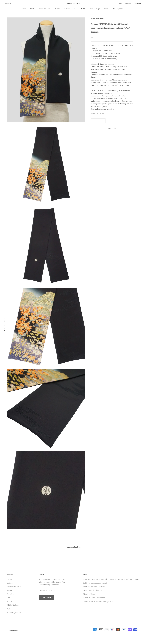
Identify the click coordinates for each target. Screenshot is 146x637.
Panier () (137, 3)
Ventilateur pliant (44, 9)
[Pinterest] (103, 113)
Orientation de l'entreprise (94, 598)
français (8, 3)
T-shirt (57, 9)
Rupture (112, 128)
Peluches (67, 9)
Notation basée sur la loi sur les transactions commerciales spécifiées (111, 579)
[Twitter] (100, 113)
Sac (75, 9)
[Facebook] (97, 113)
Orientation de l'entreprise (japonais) (98, 601)
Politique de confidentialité (94, 587)
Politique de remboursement (95, 583)
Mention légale (89, 594)
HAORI (83, 9)
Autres (106, 9)
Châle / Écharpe (95, 9)
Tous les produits (118, 9)
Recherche (128, 3)
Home (24, 9)
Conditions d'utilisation (92, 590)
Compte (120, 3)
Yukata (32, 9)
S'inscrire (46, 597)
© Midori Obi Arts (13, 630)
